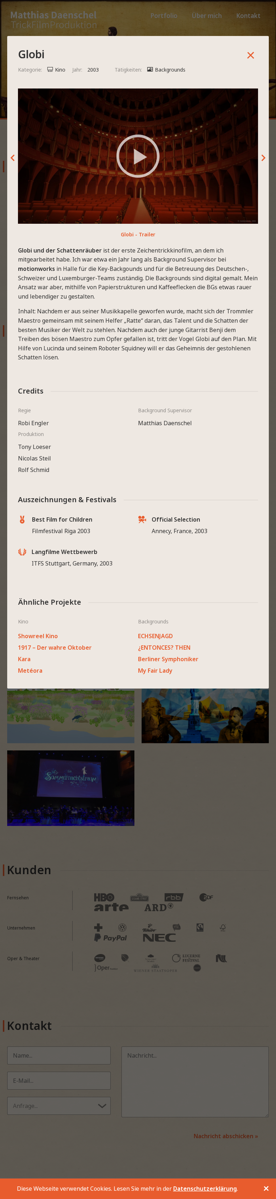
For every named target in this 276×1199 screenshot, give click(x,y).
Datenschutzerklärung (205, 1189)
